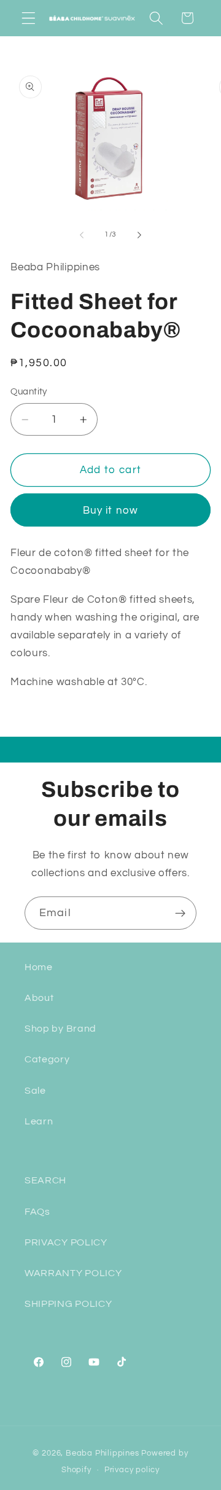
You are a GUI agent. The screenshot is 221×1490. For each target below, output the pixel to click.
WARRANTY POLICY (73, 1273)
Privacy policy (132, 1470)
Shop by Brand (60, 1028)
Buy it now (111, 510)
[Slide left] (81, 234)
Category (47, 1059)
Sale (35, 1091)
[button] (28, 18)
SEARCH (45, 1180)
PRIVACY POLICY (66, 1242)
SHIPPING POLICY (68, 1304)
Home (39, 967)
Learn (39, 1121)
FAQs (37, 1212)
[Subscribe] (180, 913)
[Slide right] (139, 234)
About (39, 998)
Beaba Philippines (102, 1453)
